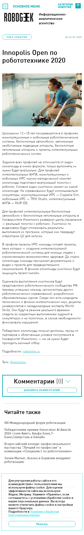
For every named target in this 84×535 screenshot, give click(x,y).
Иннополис (18, 362)
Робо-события (17, 37)
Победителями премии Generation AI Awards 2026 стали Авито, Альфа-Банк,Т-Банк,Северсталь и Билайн (37, 433)
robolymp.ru (31, 351)
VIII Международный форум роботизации (34, 423)
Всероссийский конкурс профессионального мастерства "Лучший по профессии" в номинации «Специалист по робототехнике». (38, 447)
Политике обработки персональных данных (33, 513)
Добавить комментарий (42, 390)
